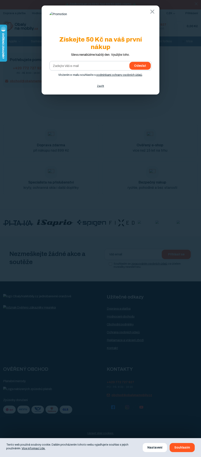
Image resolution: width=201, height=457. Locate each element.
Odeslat (140, 65)
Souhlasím (182, 447)
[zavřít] (152, 11)
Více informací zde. (33, 448)
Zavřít (100, 85)
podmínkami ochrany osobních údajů (119, 74)
